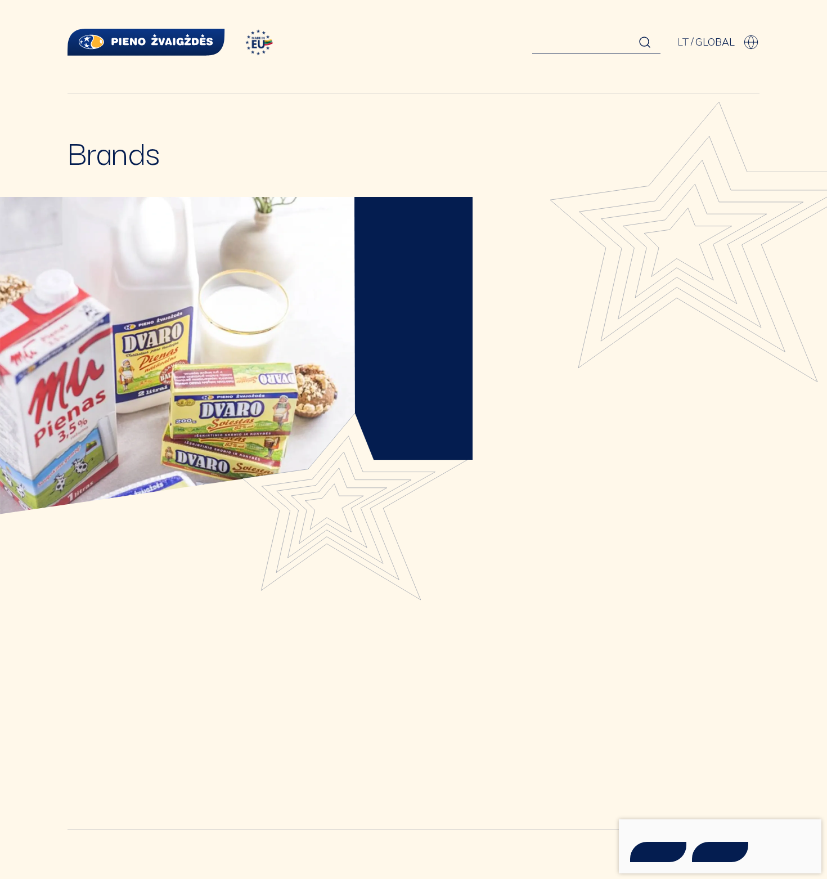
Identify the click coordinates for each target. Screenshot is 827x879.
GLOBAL (715, 42)
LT (683, 42)
